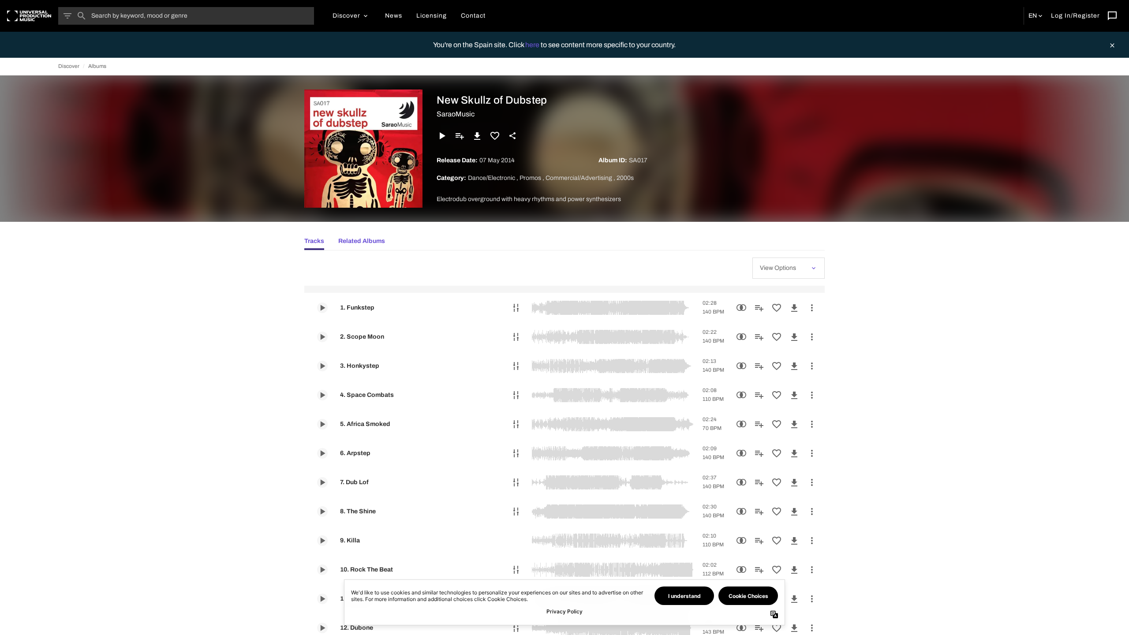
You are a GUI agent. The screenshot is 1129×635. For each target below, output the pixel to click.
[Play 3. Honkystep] (322, 366)
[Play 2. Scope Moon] (322, 336)
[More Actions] (812, 308)
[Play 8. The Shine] (322, 511)
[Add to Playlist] (459, 136)
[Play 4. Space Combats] (322, 395)
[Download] (477, 136)
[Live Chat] (1112, 16)
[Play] (442, 136)
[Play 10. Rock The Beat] (322, 569)
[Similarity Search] (741, 308)
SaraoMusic (456, 114)
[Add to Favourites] (495, 136)
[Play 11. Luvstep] (322, 598)
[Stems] (516, 308)
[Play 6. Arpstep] (322, 453)
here (533, 45)
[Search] (81, 16)
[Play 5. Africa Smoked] (322, 424)
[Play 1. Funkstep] (322, 307)
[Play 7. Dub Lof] (322, 482)
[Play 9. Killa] (322, 540)
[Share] (512, 136)
